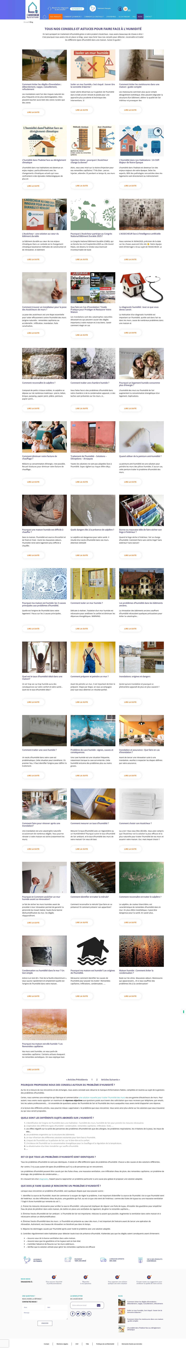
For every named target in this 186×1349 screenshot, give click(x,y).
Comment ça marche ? (73, 17)
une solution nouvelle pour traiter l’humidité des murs (101, 1097)
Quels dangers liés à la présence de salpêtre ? (93, 529)
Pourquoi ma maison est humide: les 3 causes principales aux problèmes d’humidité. (44, 604)
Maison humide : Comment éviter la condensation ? (136, 971)
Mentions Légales (62, 1344)
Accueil (44, 17)
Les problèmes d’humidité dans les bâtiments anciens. (141, 604)
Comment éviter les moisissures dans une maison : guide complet (139, 85)
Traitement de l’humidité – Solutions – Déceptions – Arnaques (89, 457)
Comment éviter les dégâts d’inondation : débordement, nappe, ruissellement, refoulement (41, 87)
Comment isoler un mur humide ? (87, 603)
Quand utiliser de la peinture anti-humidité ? (140, 456)
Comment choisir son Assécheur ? (135, 823)
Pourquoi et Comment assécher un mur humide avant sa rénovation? (41, 898)
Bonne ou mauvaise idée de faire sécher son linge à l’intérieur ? (140, 530)
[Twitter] (78, 1313)
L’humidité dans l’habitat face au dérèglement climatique (44, 161)
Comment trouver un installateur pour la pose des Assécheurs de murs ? (44, 308)
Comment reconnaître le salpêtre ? (38, 382)
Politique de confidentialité (105, 1344)
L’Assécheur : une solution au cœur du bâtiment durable (40, 235)
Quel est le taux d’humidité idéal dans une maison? (42, 677)
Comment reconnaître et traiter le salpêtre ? (140, 896)
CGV (77, 1344)
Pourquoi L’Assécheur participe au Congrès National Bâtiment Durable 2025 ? (91, 235)
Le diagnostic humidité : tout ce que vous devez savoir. (139, 308)
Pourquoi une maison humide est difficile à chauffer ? (42, 530)
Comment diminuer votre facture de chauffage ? (39, 457)
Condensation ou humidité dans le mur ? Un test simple (43, 971)
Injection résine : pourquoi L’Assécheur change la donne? (89, 161)
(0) (129, 10)
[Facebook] (72, 1313)
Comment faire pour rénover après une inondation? (41, 824)
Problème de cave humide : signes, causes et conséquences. (92, 751)
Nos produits (55, 17)
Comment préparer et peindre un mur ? (90, 676)
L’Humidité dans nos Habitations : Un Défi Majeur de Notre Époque (139, 161)
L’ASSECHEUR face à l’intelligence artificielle (140, 233)
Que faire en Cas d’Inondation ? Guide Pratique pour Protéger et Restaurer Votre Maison (91, 309)
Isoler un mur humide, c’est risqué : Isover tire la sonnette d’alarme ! (93, 85)
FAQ (134, 17)
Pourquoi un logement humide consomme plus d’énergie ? (139, 384)
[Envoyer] (99, 1306)
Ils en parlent (124, 17)
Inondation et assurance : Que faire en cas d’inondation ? (139, 751)
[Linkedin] (89, 1313)
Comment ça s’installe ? (94, 17)
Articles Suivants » (110, 1079)
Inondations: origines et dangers (134, 676)
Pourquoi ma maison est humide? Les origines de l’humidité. (93, 971)
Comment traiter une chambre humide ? (90, 382)
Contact (148, 17)
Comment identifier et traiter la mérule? (90, 896)
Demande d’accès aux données (132, 1344)
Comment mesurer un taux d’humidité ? (90, 823)
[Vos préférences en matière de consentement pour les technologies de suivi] (183, 1011)
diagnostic (43, 1179)
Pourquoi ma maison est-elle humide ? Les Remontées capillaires (42, 1045)
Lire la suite (33, 112)
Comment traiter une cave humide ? (39, 750)
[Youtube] (83, 1313)
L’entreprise (111, 17)
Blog (140, 17)
